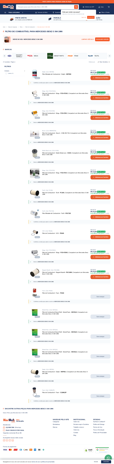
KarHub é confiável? (99, 421)
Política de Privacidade (100, 432)
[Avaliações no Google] (102, 450)
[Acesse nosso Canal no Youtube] (7, 440)
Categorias (56, 421)
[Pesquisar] (76, 7)
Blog (74, 435)
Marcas (55, 427)
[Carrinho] (108, 7)
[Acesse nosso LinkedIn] (13, 440)
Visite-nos (76, 430)
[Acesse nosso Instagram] (4, 440)
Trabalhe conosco (78, 427)
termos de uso (36, 461)
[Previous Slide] (4, 55)
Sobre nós (76, 421)
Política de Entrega (98, 424)
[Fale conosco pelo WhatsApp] (108, 458)
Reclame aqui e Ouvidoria (81, 424)
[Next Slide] (109, 55)
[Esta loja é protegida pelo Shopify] (88, 450)
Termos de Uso (97, 427)
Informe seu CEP (89, 7)
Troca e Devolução (98, 430)
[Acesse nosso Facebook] (10, 440)
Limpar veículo (88, 39)
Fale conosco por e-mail (15, 430)
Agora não (84, 17)
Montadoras (56, 424)
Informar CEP (91, 17)
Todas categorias (14, 12)
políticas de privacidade (47, 461)
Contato (75, 432)
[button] (99, 7)
